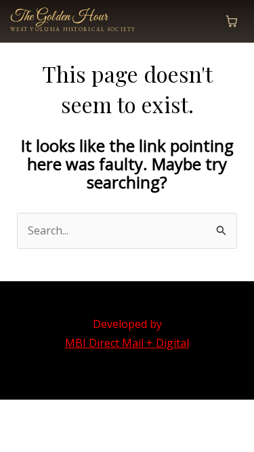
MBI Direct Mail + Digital (127, 342)
